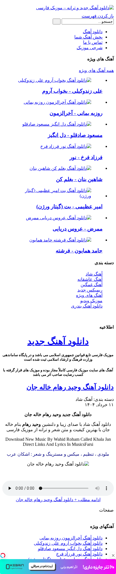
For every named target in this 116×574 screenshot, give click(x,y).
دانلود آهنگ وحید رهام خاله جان (70, 387)
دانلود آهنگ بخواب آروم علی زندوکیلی (68, 543)
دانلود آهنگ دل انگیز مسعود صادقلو (70, 548)
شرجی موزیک (89, 47)
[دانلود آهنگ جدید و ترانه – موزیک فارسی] (75, 7)
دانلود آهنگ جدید (58, 341)
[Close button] (113, 555)
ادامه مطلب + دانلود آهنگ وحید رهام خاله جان (58, 499)
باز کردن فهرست (98, 15)
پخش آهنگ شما (88, 37)
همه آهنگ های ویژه (96, 70)
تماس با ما (92, 42)
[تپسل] (3, 555)
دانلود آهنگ (92, 31)
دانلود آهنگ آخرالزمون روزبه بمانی (70, 537)
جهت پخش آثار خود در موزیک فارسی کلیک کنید (58, 315)
